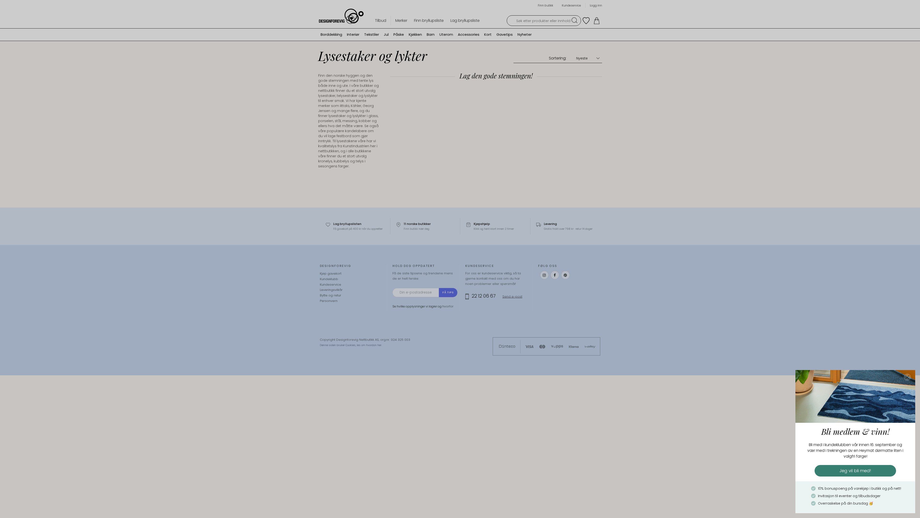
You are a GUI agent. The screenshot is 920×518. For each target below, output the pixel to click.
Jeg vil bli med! (855, 471)
